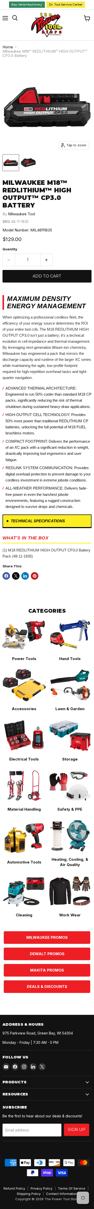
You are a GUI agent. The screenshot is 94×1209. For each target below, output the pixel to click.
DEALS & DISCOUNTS (47, 986)
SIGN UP (76, 1129)
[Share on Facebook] (6, 576)
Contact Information (61, 1194)
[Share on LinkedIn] (25, 576)
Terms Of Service (71, 1188)
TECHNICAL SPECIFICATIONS (38, 521)
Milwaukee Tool (21, 214)
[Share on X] (16, 576)
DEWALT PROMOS (47, 953)
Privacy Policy (41, 1188)
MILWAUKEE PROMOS (47, 937)
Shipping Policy (29, 1194)
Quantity (10, 249)
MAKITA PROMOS (47, 970)
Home (8, 47)
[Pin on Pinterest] (34, 576)
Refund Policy (14, 1188)
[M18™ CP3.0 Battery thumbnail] (11, 163)
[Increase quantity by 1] (47, 260)
